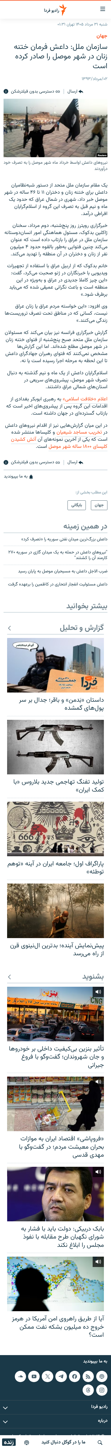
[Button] (75, 91)
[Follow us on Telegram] (61, 1376)
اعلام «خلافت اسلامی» (85, 399)
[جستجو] (100, 1442)
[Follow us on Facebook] (74, 1376)
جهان (101, 36)
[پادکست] (27, 1442)
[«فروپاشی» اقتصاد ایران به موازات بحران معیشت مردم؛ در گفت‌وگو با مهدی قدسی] (55, 1104)
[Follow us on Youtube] (33, 1376)
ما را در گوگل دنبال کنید (63, 1442)
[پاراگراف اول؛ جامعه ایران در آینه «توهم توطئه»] (55, 829)
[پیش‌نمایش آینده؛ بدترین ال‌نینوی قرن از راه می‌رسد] (55, 911)
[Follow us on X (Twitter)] (47, 1376)
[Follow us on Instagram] (101, 1390)
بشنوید (93, 977)
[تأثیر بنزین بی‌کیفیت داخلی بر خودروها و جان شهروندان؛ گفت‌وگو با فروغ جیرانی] (55, 1014)
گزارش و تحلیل (82, 628)
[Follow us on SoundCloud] (20, 1376)
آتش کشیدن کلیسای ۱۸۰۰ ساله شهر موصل (59, 443)
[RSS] (88, 1376)
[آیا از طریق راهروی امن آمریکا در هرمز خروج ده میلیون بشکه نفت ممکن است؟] (55, 1284)
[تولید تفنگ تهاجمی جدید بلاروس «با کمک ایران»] (55, 747)
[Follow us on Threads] (88, 1390)
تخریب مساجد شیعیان (79, 432)
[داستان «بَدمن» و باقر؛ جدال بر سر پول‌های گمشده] (55, 665)
